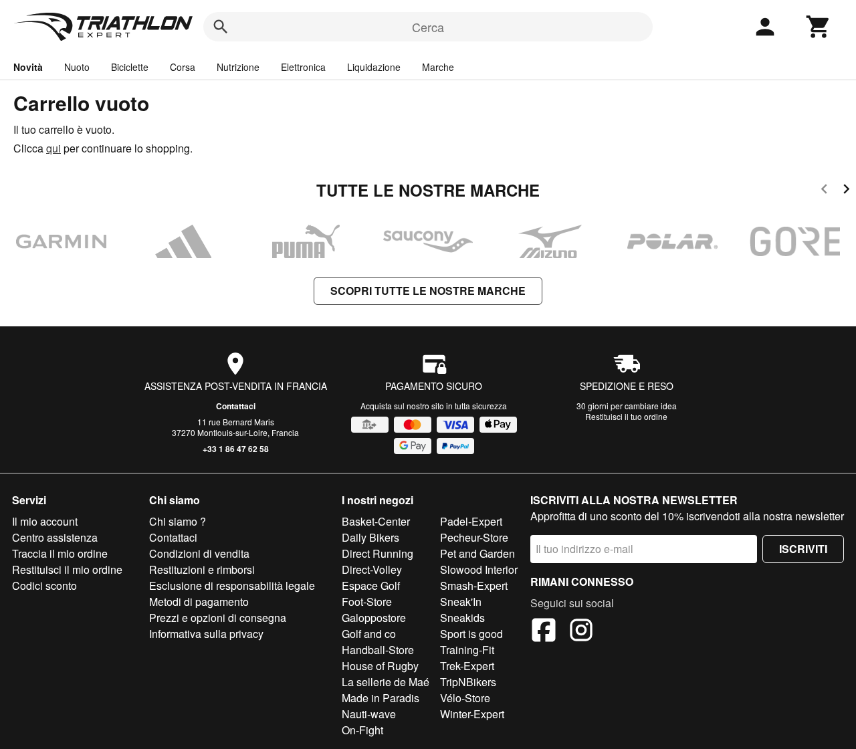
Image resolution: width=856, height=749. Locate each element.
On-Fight (362, 730)
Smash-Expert (474, 585)
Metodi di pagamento (199, 601)
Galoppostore (374, 617)
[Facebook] (543, 632)
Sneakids (462, 617)
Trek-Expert (467, 665)
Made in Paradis (380, 698)
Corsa (182, 67)
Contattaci (235, 406)
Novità (28, 67)
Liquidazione (374, 67)
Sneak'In (460, 601)
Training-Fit (467, 649)
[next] (846, 191)
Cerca (428, 26)
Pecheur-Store (474, 537)
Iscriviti (803, 548)
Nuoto (77, 67)
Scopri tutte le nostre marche (428, 290)
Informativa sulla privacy (206, 633)
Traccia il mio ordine (60, 553)
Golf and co (369, 633)
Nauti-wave (369, 714)
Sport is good (471, 633)
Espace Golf (371, 585)
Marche (438, 67)
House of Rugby (380, 665)
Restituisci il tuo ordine (626, 416)
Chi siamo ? (177, 521)
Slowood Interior (479, 569)
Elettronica (303, 67)
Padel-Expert (471, 521)
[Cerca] (220, 26)
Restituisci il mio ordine (67, 569)
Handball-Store (378, 649)
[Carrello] (818, 26)
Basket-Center (376, 521)
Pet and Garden (477, 553)
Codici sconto (44, 585)
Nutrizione (238, 67)
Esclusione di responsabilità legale (232, 585)
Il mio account (45, 521)
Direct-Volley (372, 569)
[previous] (824, 191)
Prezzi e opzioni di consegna (217, 617)
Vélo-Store (465, 698)
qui (53, 148)
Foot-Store (367, 601)
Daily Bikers (370, 537)
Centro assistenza (55, 537)
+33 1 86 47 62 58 (236, 449)
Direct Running (377, 553)
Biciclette (129, 67)
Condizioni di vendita (199, 553)
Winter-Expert (472, 714)
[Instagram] (581, 632)
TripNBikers (468, 681)
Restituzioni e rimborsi (202, 569)
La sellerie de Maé (385, 681)
